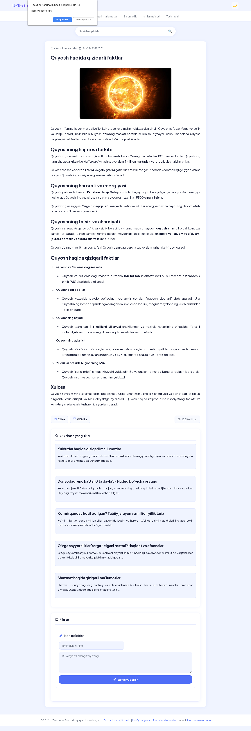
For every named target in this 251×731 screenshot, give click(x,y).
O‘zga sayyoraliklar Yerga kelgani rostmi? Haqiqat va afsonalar (111, 545)
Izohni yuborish (127, 679)
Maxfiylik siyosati (141, 720)
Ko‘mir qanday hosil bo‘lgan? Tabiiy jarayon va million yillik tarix (111, 513)
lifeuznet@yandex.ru (199, 720)
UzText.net (22, 5)
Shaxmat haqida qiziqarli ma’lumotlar (89, 578)
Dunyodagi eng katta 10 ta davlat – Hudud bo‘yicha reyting (107, 481)
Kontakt (126, 720)
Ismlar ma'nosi (151, 16)
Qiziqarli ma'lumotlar (105, 16)
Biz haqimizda (112, 720)
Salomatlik (130, 16)
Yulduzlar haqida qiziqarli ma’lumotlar (89, 449)
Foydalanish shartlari (164, 720)
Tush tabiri (172, 16)
